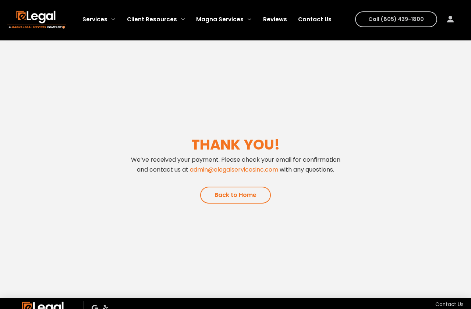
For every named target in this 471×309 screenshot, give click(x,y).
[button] (450, 19)
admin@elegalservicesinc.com (234, 169)
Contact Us (449, 304)
